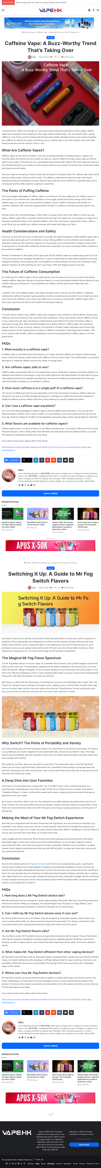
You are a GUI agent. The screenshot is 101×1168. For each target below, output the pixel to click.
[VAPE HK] (50, 10)
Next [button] (91, 23)
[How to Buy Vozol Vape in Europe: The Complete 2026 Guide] (88, 514)
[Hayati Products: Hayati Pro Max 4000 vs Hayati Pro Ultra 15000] (12, 514)
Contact (31, 1164)
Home (25, 32)
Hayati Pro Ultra (92, 1164)
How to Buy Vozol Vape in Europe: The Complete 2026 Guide (88, 524)
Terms (75, 1164)
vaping (81, 296)
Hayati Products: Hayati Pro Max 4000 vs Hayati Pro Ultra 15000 (12, 524)
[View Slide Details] (49, 24)
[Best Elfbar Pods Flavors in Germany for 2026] (38, 514)
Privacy (82, 1164)
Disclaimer (67, 1164)
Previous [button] (7, 23)
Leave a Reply (50, 493)
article (4, 333)
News (43, 1164)
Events (59, 1164)
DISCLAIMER (89, 481)
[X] (25, 485)
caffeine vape (38, 143)
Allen (34, 57)
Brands (32, 32)
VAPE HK (39, 1160)
